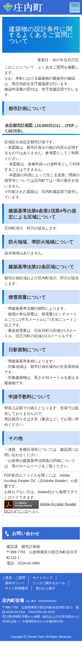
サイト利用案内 (16, 588)
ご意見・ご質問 (13, 578)
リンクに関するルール (48, 583)
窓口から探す (45, 588)
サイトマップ (42, 578)
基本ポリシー (15, 583)
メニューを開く (75, 7)
